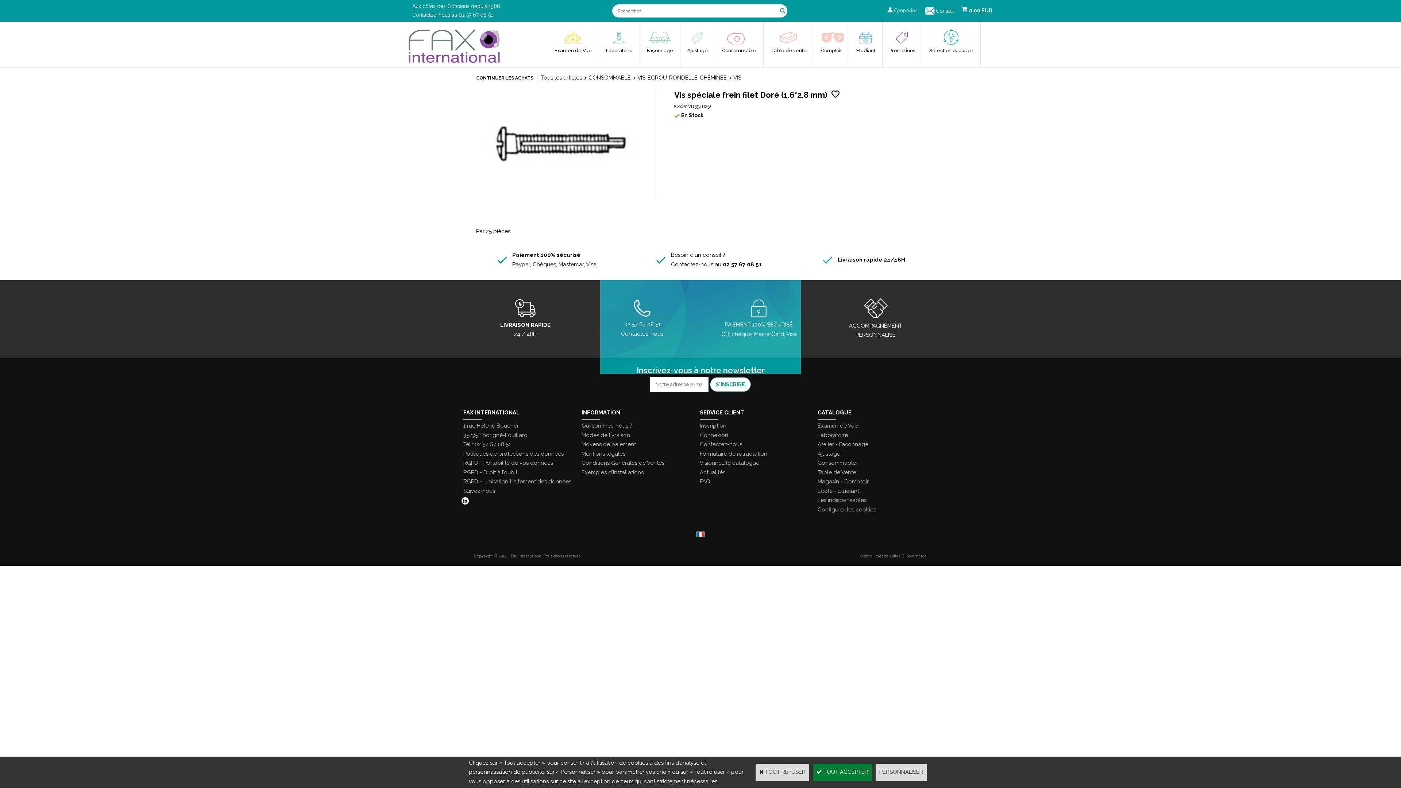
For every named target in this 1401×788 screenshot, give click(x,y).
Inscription (713, 425)
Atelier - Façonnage (843, 444)
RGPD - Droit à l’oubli (490, 472)
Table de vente (789, 50)
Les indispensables (842, 500)
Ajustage (697, 50)
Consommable (739, 50)
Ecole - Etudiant (838, 491)
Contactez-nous (721, 444)
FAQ (705, 481)
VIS (737, 77)
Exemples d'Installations (613, 472)
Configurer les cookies (847, 509)
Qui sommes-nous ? (607, 425)
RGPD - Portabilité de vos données (508, 463)
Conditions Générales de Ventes (623, 463)
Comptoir (831, 50)
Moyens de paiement (609, 444)
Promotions (902, 50)
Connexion (714, 435)
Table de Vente (837, 472)
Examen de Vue (573, 50)
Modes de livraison (606, 435)
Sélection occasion (951, 50)
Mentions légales (603, 454)
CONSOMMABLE (609, 77)
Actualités (712, 472)
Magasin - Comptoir (843, 481)
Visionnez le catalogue (729, 463)
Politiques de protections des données (513, 454)
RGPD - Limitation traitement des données (517, 481)
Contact (945, 11)
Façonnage (660, 50)
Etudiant (865, 50)
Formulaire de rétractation (733, 454)
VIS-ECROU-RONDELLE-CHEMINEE (682, 77)
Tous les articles (561, 77)
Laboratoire (619, 50)
